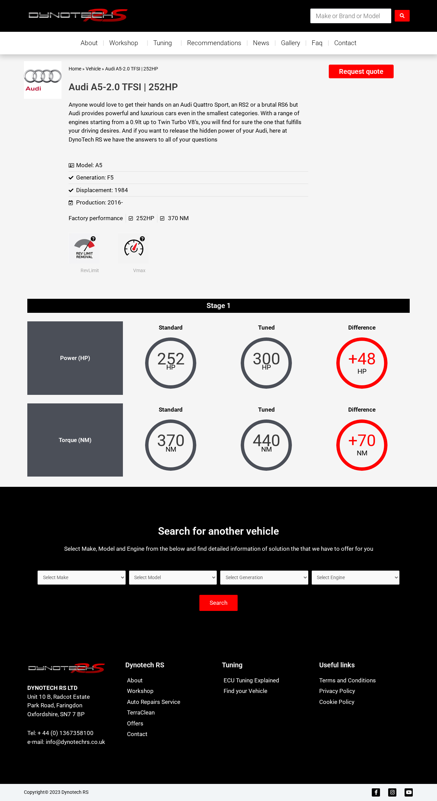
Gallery (290, 43)
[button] (361, 71)
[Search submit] (402, 16)
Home (75, 69)
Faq (317, 43)
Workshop (123, 43)
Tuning (162, 43)
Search (218, 602)
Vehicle (93, 69)
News (261, 43)
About (89, 43)
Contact (345, 43)
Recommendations (214, 43)
